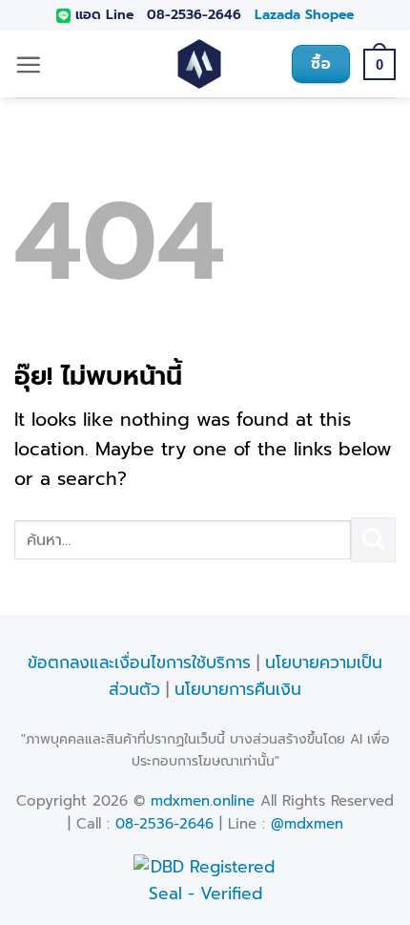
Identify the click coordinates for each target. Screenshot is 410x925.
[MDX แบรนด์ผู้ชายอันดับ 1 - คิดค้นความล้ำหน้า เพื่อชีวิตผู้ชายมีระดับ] (198, 64)
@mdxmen (307, 823)
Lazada (277, 15)
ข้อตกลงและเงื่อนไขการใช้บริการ (139, 662)
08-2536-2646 (194, 15)
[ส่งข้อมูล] (373, 539)
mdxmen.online (203, 800)
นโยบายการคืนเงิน (237, 689)
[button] (28, 64)
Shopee (329, 15)
